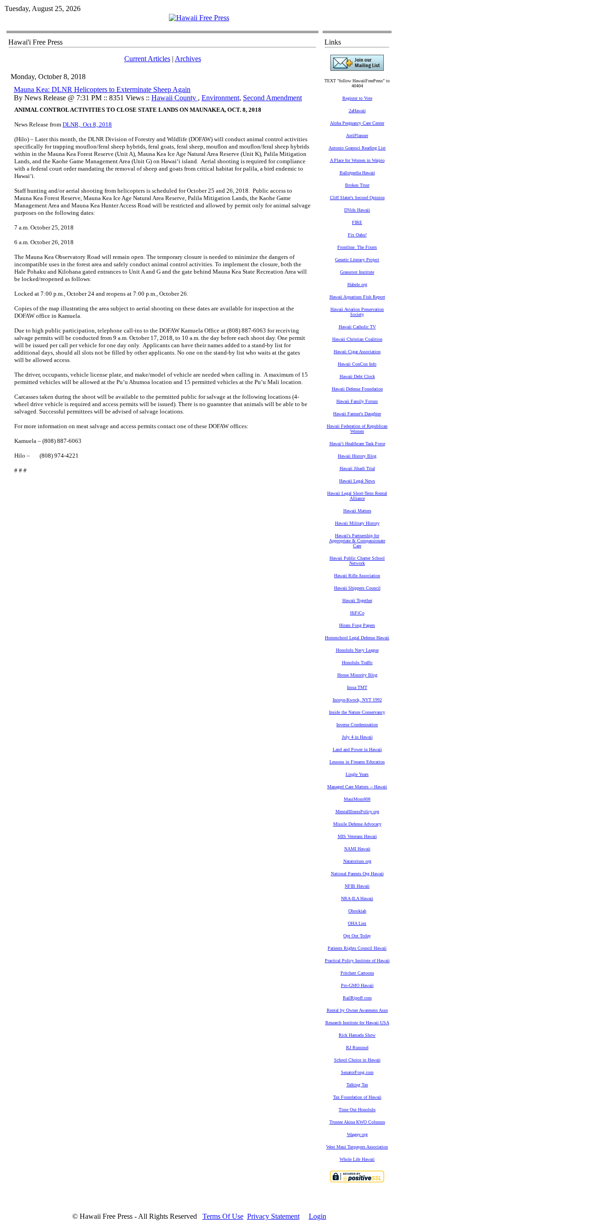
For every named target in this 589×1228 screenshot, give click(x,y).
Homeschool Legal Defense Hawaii (357, 637)
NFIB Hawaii (357, 886)
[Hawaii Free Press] (199, 18)
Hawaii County (174, 98)
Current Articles (147, 59)
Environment (220, 98)
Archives (188, 59)
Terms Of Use (222, 1216)
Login (317, 1216)
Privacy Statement (273, 1216)
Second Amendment (272, 98)
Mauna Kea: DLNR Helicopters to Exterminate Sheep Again (102, 89)
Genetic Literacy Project (357, 259)
